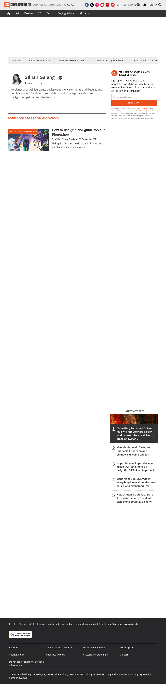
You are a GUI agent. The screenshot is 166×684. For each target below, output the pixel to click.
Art (17, 13)
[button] (156, 4)
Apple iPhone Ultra (39, 60)
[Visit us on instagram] (97, 5)
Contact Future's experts (59, 647)
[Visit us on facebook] (87, 5)
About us (14, 647)
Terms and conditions (95, 647)
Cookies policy (16, 654)
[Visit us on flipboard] (113, 5)
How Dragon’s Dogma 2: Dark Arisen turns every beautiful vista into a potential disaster (135, 498)
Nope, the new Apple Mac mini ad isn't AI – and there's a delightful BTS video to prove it (135, 467)
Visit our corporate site (125, 624)
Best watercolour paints (72, 60)
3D (39, 13)
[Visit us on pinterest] (107, 5)
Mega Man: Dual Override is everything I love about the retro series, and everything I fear (136, 482)
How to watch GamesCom (148, 60)
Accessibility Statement (95, 654)
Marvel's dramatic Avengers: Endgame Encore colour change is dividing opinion (134, 451)
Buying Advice (66, 13)
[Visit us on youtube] (102, 5)
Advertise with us (55, 654)
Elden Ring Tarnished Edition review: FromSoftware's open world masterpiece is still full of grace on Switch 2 (135, 433)
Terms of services (143, 108)
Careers (124, 654)
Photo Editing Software (23, 131)
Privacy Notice (145, 111)
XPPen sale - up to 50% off (109, 60)
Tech (49, 13)
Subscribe (121, 4)
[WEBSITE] (60, 77)
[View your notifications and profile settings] (145, 5)
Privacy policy (127, 647)
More (83, 13)
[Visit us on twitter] (92, 5)
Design (28, 13)
